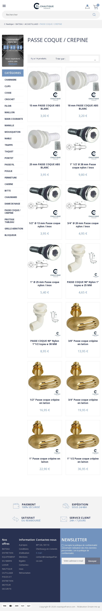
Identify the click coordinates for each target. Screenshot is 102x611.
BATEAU (6, 548)
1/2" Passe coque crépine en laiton (45, 401)
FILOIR (8, 105)
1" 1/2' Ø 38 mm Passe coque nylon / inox (83, 166)
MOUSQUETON (12, 131)
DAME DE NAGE (12, 203)
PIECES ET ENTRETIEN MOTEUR (7, 580)
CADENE (9, 184)
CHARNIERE (10, 79)
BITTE (8, 190)
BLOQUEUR (10, 235)
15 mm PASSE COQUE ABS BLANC (44, 107)
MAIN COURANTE (14, 118)
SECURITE (6, 588)
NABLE (8, 138)
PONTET (9, 158)
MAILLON (10, 112)
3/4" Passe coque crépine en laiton (83, 401)
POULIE (8, 171)
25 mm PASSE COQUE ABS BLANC (44, 166)
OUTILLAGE (7, 572)
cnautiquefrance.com (66, 606)
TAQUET (9, 151)
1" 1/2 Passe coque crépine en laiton (83, 460)
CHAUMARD (11, 197)
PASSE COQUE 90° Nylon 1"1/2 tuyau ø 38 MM (44, 342)
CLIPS (7, 86)
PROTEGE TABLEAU (9, 221)
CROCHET (10, 99)
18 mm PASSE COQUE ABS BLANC (83, 107)
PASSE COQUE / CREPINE (12, 211)
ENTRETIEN (7, 552)
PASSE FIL (9, 164)
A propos (23, 544)
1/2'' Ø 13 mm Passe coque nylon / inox (44, 225)
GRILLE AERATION (14, 228)
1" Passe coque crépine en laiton (44, 460)
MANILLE (9, 125)
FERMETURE (11, 177)
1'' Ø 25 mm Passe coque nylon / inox (44, 283)
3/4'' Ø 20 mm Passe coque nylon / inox (83, 225)
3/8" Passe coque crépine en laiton (83, 342)
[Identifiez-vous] (87, 5)
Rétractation (24, 572)
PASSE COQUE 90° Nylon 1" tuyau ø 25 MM (83, 283)
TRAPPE (9, 145)
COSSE (8, 92)
